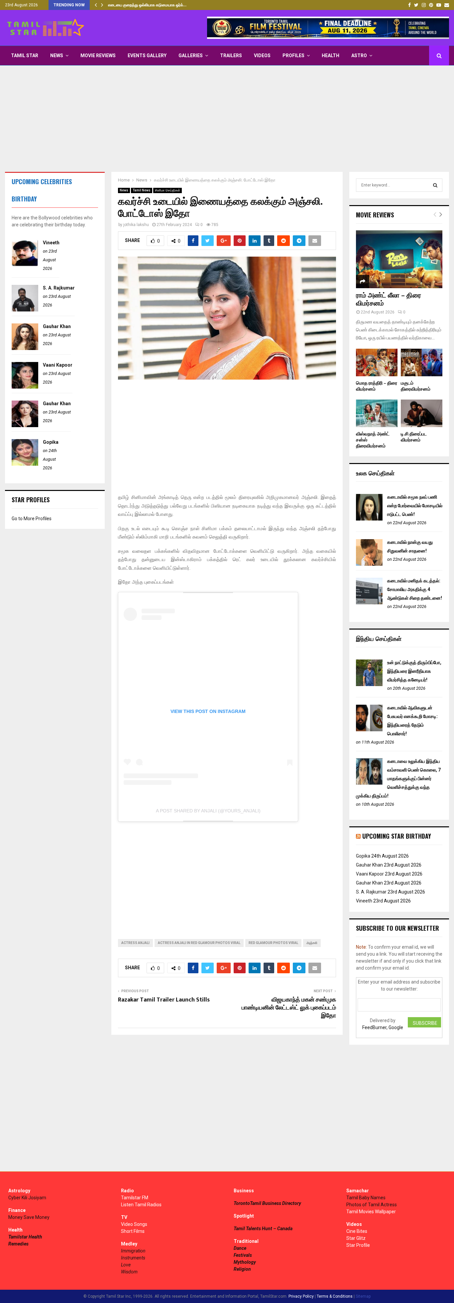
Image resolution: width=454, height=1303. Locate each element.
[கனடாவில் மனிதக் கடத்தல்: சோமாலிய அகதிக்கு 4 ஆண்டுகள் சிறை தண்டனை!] (369, 602)
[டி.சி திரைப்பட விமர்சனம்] (421, 413)
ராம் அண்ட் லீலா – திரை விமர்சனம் (388, 299)
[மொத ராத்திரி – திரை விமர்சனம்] (376, 362)
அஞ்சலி (311, 943)
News (56, 55)
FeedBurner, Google (382, 1027)
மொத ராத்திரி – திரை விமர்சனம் (376, 386)
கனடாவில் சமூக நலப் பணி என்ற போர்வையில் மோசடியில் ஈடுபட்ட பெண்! (414, 505)
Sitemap (363, 1296)
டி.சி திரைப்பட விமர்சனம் (414, 437)
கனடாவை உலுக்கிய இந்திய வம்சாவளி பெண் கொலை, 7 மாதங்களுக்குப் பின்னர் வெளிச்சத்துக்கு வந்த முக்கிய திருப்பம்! (398, 778)
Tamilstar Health (25, 1237)
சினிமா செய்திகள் (167, 190)
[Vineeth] (25, 264)
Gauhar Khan (57, 326)
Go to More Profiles (32, 518)
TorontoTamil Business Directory (267, 1203)
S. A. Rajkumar (59, 288)
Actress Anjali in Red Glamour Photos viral (199, 943)
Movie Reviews (98, 55)
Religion (242, 1269)
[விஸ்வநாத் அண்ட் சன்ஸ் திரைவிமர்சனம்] (376, 413)
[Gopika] (25, 464)
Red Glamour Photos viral (273, 943)
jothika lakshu (136, 224)
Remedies (18, 1243)
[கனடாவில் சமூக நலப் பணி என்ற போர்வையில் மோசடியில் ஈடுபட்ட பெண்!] (369, 519)
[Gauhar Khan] (25, 348)
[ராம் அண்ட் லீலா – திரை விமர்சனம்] (399, 259)
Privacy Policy (301, 1296)
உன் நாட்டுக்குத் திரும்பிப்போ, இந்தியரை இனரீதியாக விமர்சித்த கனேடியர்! (414, 671)
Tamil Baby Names (366, 1197)
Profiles (293, 55)
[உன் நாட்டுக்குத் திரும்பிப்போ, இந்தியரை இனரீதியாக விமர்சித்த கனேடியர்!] (369, 684)
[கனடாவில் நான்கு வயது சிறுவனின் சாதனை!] (369, 564)
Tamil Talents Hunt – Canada (263, 1228)
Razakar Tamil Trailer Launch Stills (164, 1000)
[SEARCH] (435, 185)
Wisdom (129, 1271)
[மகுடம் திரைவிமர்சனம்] (421, 362)
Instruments (133, 1257)
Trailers (231, 55)
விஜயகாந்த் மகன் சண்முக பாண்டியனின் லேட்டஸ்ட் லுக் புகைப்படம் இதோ (289, 1008)
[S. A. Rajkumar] (25, 309)
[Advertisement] (227, 118)
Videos (262, 55)
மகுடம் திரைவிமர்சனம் (415, 386)
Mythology (245, 1262)
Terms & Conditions (335, 1296)
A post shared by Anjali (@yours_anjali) (208, 810)
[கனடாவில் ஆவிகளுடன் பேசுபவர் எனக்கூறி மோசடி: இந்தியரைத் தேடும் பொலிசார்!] (369, 729)
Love (126, 1264)
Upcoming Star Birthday (396, 836)
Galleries (190, 55)
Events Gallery (147, 55)
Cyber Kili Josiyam (27, 1197)
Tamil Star (24, 55)
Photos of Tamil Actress (371, 1204)
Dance (240, 1248)
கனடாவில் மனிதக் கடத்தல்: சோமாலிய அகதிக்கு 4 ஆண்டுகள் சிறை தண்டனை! (414, 589)
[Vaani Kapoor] (25, 387)
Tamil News (142, 190)
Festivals (243, 1255)
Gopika (50, 442)
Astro (359, 55)
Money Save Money (29, 1217)
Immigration (133, 1250)
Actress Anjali (135, 943)
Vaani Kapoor (57, 365)
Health (330, 55)
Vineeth (51, 242)
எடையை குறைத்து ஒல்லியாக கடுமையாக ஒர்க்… (147, 5)
